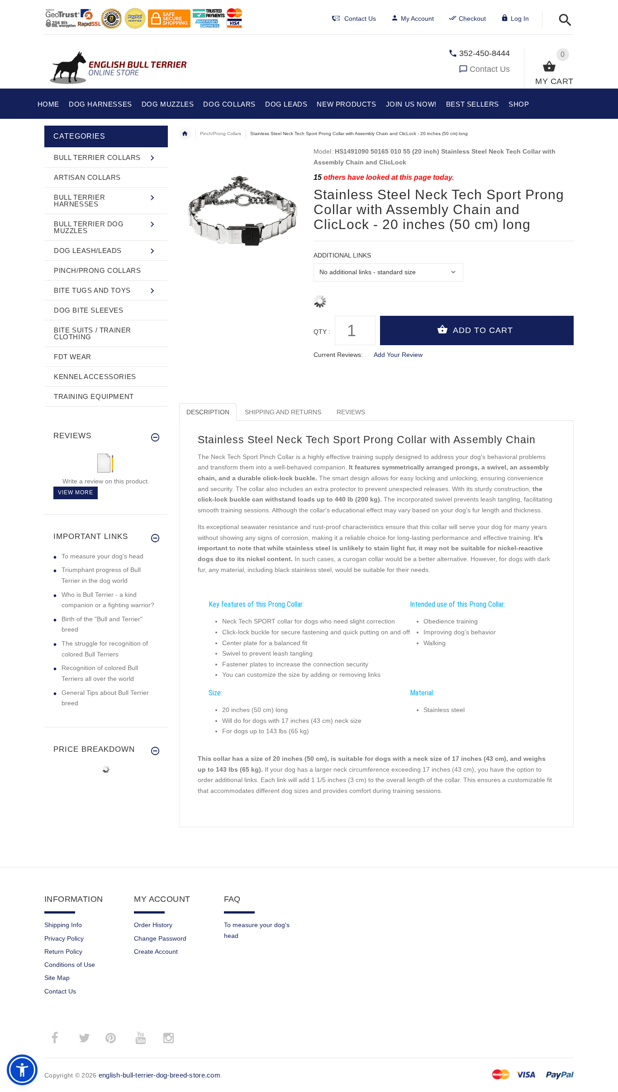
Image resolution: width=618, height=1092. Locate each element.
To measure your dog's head (102, 556)
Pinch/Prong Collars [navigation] (220, 133)
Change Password (160, 938)
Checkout (472, 18)
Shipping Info (63, 924)
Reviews (351, 412)
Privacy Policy (64, 938)
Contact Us (490, 69)
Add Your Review (398, 354)
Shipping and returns (283, 412)
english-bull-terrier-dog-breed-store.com (159, 1075)
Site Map (57, 977)
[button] (562, 20)
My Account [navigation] (417, 18)
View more (75, 492)
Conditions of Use (69, 964)
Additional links (342, 255)
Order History (153, 924)
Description (207, 412)
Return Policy (63, 951)
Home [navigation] (185, 134)
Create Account (156, 951)
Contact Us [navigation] (360, 18)
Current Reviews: (338, 354)
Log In (520, 18)
